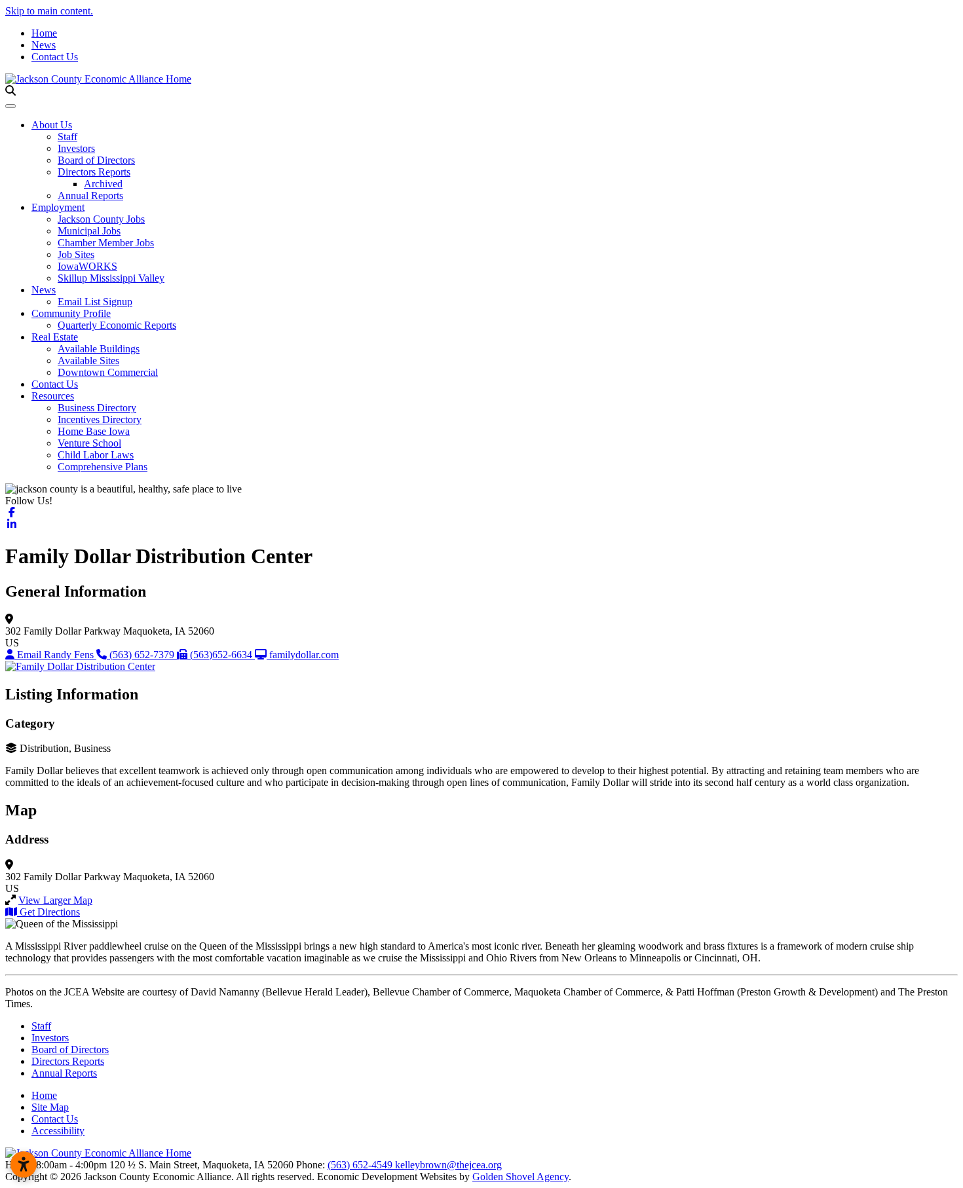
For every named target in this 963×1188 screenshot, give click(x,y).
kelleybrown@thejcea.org (448, 1164)
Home (44, 33)
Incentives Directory (100, 419)
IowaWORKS (87, 266)
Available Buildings (99, 348)
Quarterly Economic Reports (117, 325)
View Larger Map (55, 900)
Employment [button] (58, 207)
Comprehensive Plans (102, 466)
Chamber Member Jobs (106, 242)
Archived (103, 183)
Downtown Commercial (108, 372)
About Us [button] (51, 124)
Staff (67, 136)
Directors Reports (94, 171)
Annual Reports (90, 195)
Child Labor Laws (96, 454)
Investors (76, 148)
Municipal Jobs (89, 230)
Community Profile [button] (71, 313)
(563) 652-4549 (361, 1164)
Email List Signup (95, 301)
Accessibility (58, 1130)
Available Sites (88, 360)
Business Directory (97, 407)
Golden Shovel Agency (520, 1176)
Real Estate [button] (54, 337)
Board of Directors (96, 160)
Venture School (89, 443)
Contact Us (54, 56)
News (43, 44)
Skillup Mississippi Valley (111, 278)
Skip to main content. (49, 10)
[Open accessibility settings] (23, 1164)
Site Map (50, 1107)
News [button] (43, 289)
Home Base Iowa (94, 431)
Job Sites (76, 254)
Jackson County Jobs (101, 219)
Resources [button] (52, 395)
